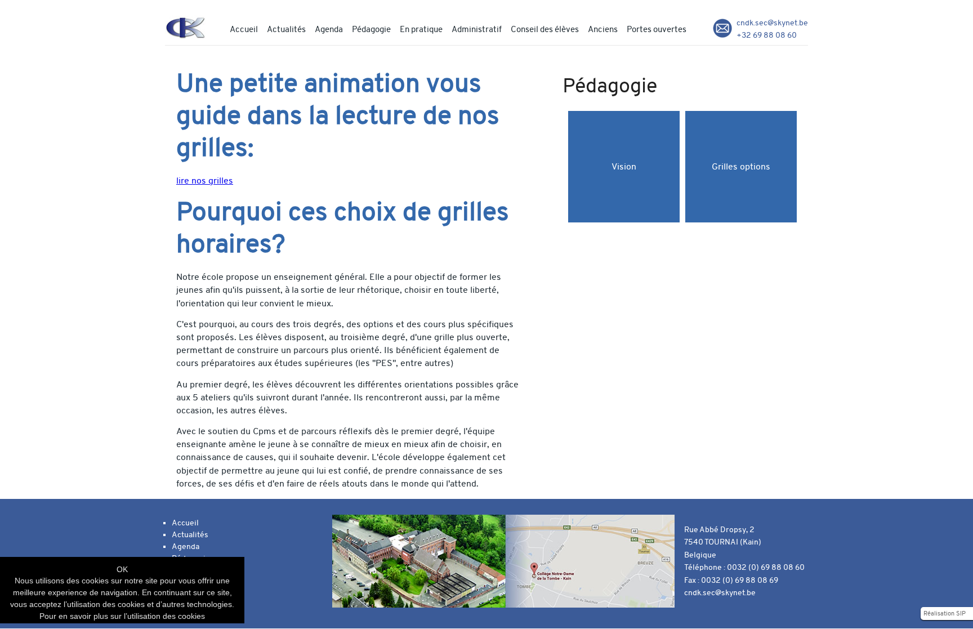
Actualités (286, 29)
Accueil (244, 29)
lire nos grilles (204, 180)
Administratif (477, 29)
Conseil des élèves (545, 29)
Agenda (329, 29)
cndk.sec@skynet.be (772, 23)
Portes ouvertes (656, 29)
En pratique (421, 29)
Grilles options (741, 166)
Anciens (603, 29)
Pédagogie (371, 29)
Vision (624, 166)
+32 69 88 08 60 (767, 35)
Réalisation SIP (944, 613)
